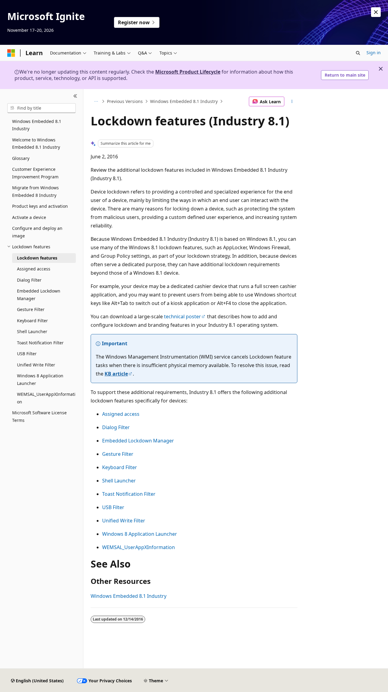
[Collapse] (75, 96)
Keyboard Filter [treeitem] (32, 320)
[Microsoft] (11, 53)
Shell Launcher (119, 480)
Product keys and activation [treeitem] (40, 206)
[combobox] (41, 108)
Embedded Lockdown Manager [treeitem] (38, 294)
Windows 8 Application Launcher (139, 534)
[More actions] (292, 101)
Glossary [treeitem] (20, 158)
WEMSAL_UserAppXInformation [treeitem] (46, 398)
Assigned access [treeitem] (33, 269)
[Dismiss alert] (376, 12)
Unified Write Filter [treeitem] (36, 365)
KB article (116, 373)
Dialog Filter (116, 427)
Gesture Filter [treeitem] (31, 309)
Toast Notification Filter (129, 494)
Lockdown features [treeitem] (37, 258)
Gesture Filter (117, 454)
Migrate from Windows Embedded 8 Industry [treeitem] (35, 191)
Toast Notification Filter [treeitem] (40, 343)
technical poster (182, 316)
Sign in (373, 52)
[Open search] (358, 53)
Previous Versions (125, 101)
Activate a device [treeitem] (29, 217)
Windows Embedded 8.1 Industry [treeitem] (36, 125)
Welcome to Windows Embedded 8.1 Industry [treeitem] (36, 143)
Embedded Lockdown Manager (138, 440)
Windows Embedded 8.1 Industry (184, 101)
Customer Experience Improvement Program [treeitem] (35, 173)
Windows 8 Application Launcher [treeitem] (40, 379)
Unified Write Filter (123, 520)
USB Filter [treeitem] (27, 353)
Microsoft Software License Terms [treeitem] (39, 416)
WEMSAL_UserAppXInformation (138, 547)
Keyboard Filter (119, 467)
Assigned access (120, 414)
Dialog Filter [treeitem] (29, 280)
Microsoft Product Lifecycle (187, 71)
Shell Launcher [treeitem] (32, 331)
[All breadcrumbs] (96, 101)
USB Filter (113, 507)
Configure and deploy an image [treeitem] (37, 232)
